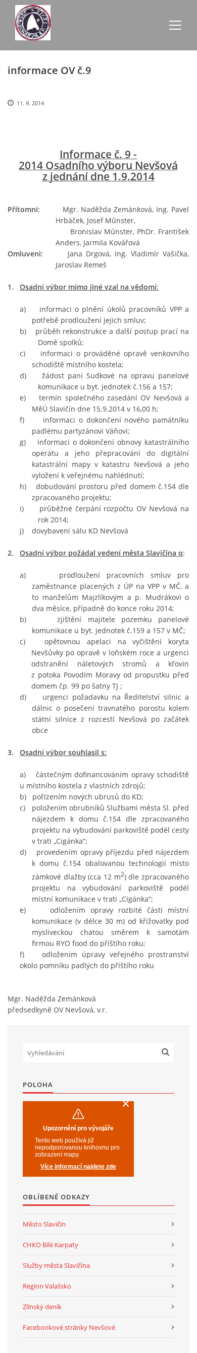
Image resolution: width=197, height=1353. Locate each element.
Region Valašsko (47, 1286)
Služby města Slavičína (56, 1265)
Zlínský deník (42, 1306)
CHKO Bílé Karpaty (50, 1244)
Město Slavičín (44, 1224)
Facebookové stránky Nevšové (69, 1327)
